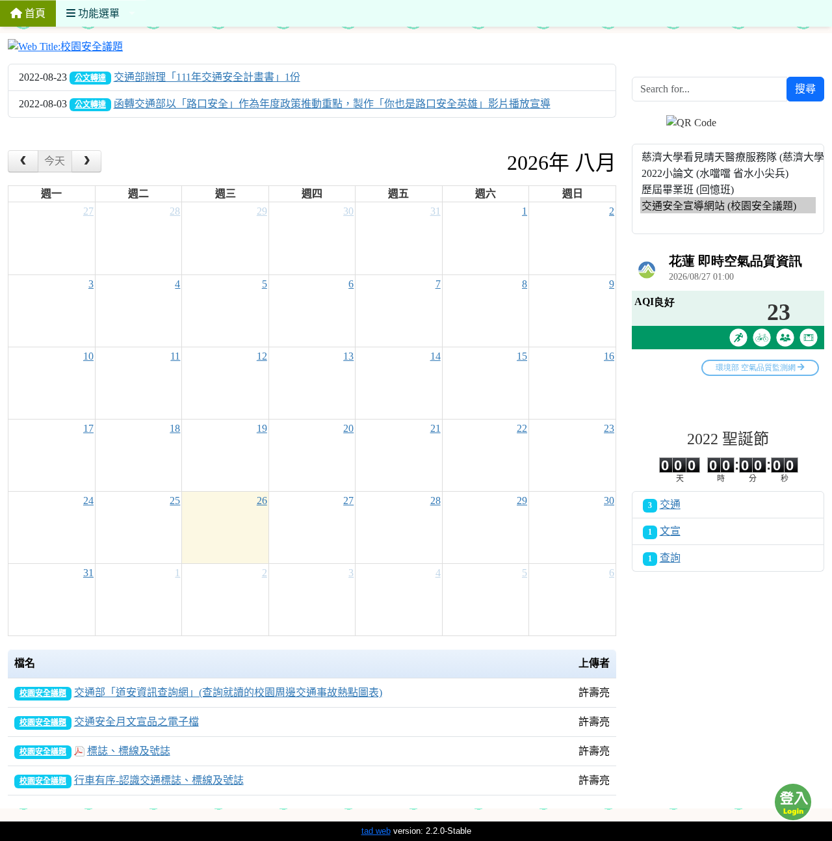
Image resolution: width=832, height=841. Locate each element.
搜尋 (805, 88)
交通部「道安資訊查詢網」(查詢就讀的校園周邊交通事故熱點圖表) (228, 692)
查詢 (670, 557)
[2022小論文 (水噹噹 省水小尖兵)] (728, 173)
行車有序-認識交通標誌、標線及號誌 (159, 780)
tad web (376, 831)
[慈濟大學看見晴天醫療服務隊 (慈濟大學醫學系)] (728, 156)
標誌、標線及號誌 (128, 750)
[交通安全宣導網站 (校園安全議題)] (728, 205)
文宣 (670, 531)
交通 (670, 504)
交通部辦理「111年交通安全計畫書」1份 (207, 77)
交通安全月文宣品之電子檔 (136, 721)
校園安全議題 (43, 693)
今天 (54, 161)
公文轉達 (90, 78)
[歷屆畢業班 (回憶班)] (728, 189)
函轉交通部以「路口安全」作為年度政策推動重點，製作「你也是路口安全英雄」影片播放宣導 (332, 103)
